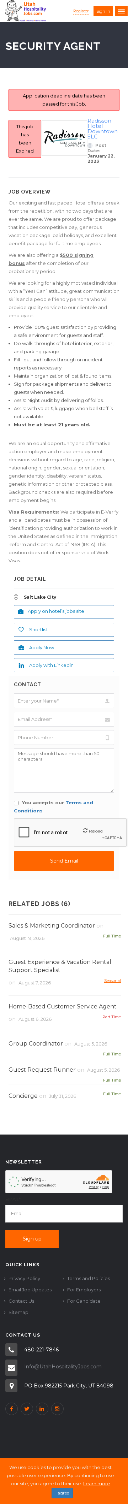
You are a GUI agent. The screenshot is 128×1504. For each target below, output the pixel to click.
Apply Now (41, 647)
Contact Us (21, 1301)
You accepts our (53, 806)
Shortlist (38, 629)
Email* (13, 1199)
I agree (62, 1493)
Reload (96, 831)
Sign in (103, 11)
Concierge (23, 1096)
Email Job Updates (30, 1289)
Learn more (96, 1483)
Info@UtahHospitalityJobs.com (63, 1366)
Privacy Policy (24, 1278)
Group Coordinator (36, 1043)
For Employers (84, 1289)
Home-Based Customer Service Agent (63, 1006)
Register (81, 10)
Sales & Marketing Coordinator (52, 925)
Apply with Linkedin (51, 665)
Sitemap (18, 1312)
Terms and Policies (88, 1278)
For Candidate (84, 1301)
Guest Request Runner (42, 1069)
